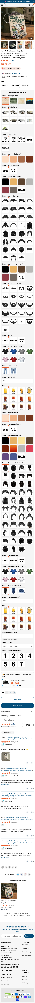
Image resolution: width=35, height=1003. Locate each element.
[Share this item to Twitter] (18, 874)
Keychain (25, 913)
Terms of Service (6, 974)
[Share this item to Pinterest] (25, 874)
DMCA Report (26, 983)
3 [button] (9, 867)
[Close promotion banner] (33, 1)
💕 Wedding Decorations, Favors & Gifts (17, 1)
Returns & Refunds (6, 977)
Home (8, 913)
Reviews (24, 980)
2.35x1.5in (5, 86)
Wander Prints (20, 990)
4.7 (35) (11, 60)
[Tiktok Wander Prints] (11, 967)
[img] (6, 742)
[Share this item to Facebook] (22, 874)
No (20, 685)
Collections (15, 913)
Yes (14, 685)
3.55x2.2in (25, 86)
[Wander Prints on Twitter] (17, 967)
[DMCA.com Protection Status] (8, 994)
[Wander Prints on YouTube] (8, 967)
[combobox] (17, 381)
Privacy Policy (5, 981)
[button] (27, 763)
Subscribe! (29, 936)
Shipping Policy (5, 984)
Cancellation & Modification (26, 956)
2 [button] (6, 867)
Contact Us (25, 949)
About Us (24, 976)
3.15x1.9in (15, 86)
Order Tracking (26, 952)
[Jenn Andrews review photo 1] (5, 756)
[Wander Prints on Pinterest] (14, 967)
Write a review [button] (27, 725)
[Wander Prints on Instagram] (5, 967)
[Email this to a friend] (29, 874)
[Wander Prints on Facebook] (2, 967)
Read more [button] (5, 785)
